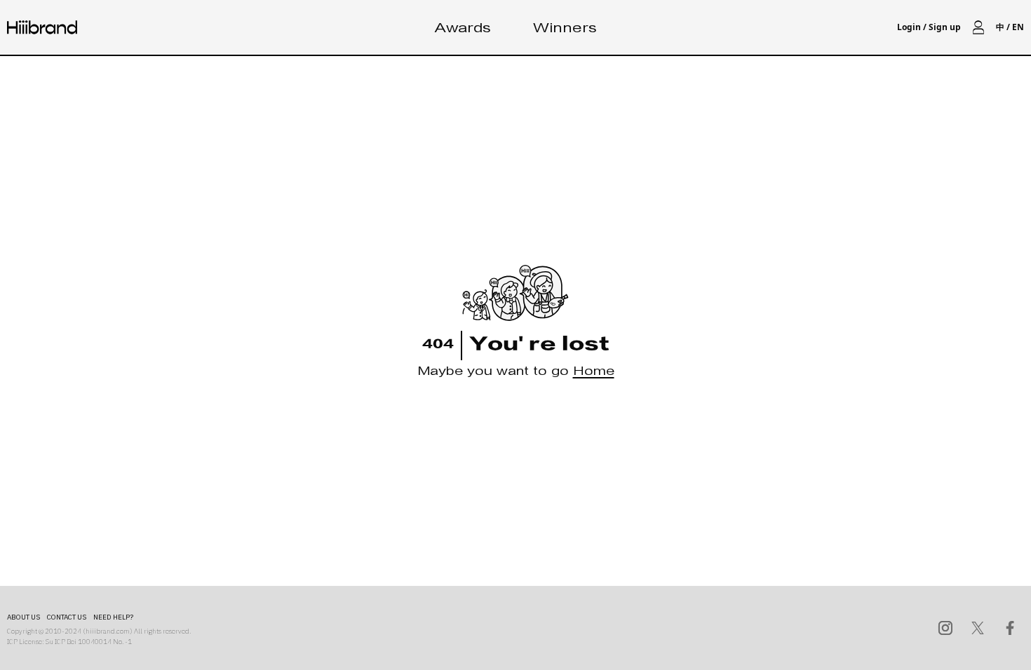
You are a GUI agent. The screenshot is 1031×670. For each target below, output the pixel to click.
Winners (565, 30)
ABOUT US (23, 617)
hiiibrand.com (108, 631)
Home (593, 373)
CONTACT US (66, 617)
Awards (463, 30)
